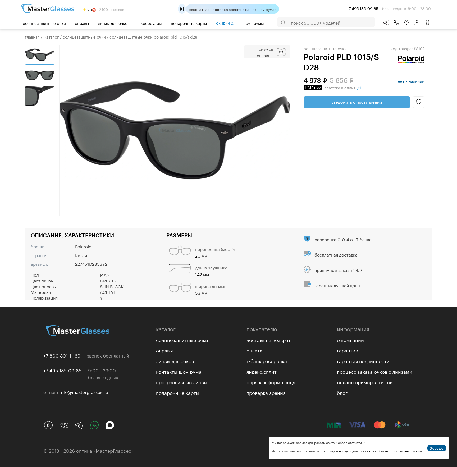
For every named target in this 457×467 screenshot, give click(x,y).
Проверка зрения (265, 392)
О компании (350, 339)
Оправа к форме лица (270, 381)
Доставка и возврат (268, 339)
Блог (342, 392)
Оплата (254, 350)
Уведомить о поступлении (356, 102)
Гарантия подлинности (363, 360)
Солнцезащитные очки (44, 23)
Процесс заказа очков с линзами (374, 371)
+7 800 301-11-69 (61, 355)
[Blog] (48, 425)
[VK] (64, 425)
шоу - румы (253, 23)
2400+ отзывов (111, 9)
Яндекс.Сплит (261, 371)
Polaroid (83, 246)
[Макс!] (110, 425)
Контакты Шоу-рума (179, 371)
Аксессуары (150, 23)
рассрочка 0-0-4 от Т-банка (343, 239)
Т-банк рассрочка (266, 360)
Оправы (82, 23)
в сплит (330, 87)
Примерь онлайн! (264, 51)
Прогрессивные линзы (181, 381)
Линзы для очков (114, 23)
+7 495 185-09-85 (62, 370)
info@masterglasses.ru (84, 391)
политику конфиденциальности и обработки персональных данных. (372, 450)
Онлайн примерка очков (364, 381)
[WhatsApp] (94, 425)
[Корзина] (417, 25)
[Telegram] (79, 425)
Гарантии (347, 350)
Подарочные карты (189, 23)
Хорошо (437, 448)
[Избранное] (406, 23)
